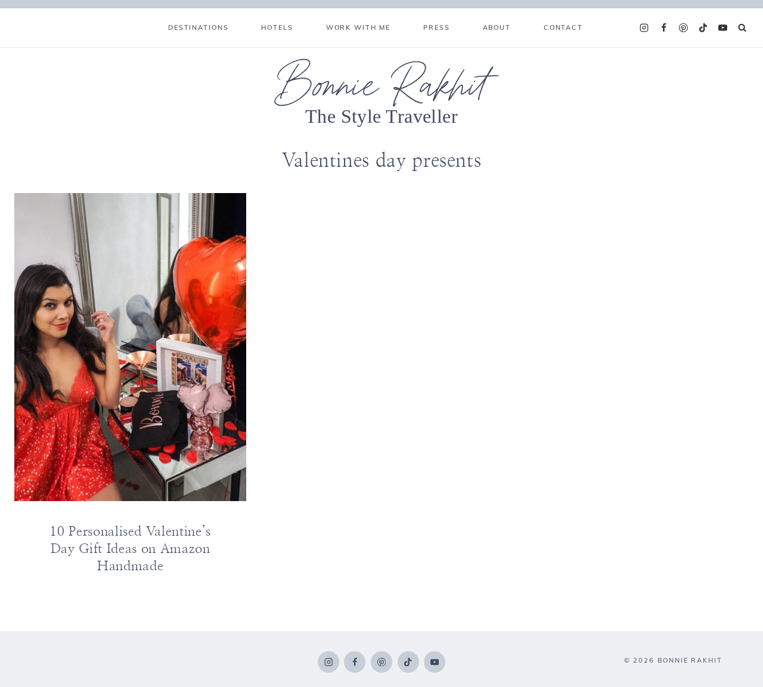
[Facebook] (664, 28)
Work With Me (358, 27)
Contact (563, 27)
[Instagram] (644, 28)
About (497, 27)
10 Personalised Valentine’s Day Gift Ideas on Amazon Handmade (130, 548)
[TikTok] (703, 28)
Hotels (277, 27)
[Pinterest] (684, 28)
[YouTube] (723, 28)
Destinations (198, 27)
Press (436, 27)
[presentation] (130, 347)
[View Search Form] (742, 27)
